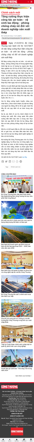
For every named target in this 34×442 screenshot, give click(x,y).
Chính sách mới (10, 12)
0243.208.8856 (20, 421)
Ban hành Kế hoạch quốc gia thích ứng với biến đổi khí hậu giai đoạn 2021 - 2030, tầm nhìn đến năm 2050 (16, 246)
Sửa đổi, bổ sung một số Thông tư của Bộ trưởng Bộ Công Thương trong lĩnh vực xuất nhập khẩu (16, 320)
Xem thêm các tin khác (23, 376)
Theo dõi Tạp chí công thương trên (11, 38)
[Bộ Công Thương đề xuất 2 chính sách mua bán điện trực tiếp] (17, 285)
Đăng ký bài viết (17, 413)
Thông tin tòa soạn (17, 411)
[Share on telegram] (20, 161)
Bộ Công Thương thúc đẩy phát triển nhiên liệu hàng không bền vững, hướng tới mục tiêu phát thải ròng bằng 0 (17, 196)
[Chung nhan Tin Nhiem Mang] (17, 431)
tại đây (24, 157)
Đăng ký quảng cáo (17, 416)
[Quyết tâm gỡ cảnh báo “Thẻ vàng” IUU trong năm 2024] (17, 359)
